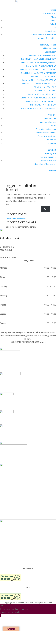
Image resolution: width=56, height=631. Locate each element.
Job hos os (51, 139)
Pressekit (52, 143)
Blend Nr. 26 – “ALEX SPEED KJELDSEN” (38, 62)
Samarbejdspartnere (47, 136)
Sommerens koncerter (15, 218)
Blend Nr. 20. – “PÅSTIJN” (45, 87)
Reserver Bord (49, 13)
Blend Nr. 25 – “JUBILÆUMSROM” (41, 66)
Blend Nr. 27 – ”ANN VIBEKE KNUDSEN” (38, 59)
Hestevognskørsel (48, 157)
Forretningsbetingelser (46, 129)
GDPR (53, 125)
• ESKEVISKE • (50, 118)
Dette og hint (50, 153)
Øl (55, 27)
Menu (53, 17)
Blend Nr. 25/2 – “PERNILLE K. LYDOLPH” (37, 69)
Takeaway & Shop (48, 44)
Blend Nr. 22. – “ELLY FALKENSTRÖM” (39, 80)
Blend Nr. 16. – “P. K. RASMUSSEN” (40, 101)
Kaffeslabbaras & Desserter (43, 34)
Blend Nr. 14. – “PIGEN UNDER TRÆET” (38, 108)
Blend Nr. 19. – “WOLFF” (45, 90)
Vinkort (53, 24)
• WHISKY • (51, 115)
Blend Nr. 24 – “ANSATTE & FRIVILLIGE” (38, 73)
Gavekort (52, 150)
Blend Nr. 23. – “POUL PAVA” (43, 76)
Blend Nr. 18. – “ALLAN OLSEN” (42, 94)
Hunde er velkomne (47, 122)
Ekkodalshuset (49, 48)
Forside (52, 10)
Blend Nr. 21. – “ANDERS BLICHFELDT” (38, 83)
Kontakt (52, 170)
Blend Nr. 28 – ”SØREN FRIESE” (42, 55)
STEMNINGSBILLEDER (46, 132)
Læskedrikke (50, 31)
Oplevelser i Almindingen (45, 164)
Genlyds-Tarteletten (47, 38)
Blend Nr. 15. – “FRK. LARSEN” (42, 104)
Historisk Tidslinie (48, 160)
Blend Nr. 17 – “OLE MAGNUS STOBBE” (38, 97)
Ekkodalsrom (50, 52)
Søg (7, 204)
